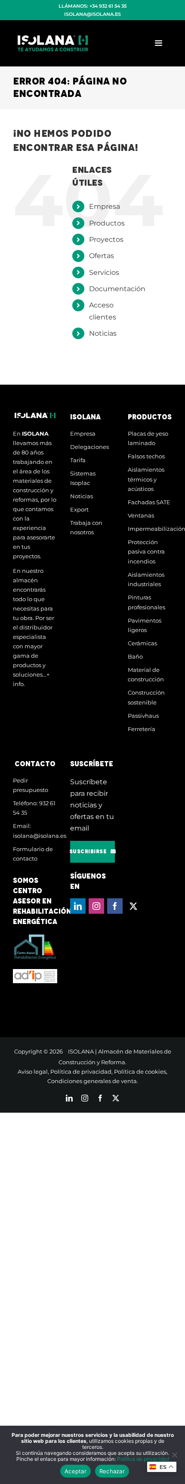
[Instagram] (96, 906)
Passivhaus (143, 715)
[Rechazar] (174, 1455)
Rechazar (112, 1471)
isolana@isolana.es (92, 14)
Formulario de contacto (33, 854)
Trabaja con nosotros (86, 527)
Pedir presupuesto (30, 785)
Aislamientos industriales (146, 579)
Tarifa (78, 460)
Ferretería (141, 728)
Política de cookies (140, 1071)
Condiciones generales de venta (92, 1081)
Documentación (117, 289)
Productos (107, 223)
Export (79, 509)
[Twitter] (133, 906)
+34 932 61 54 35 (107, 6)
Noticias (103, 333)
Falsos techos (146, 456)
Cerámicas (142, 643)
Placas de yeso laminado (148, 438)
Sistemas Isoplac (83, 478)
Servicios (104, 272)
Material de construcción (146, 674)
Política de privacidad (80, 1071)
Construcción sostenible (146, 697)
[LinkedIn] (78, 906)
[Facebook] (115, 906)
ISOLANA (81, 1051)
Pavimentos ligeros (144, 625)
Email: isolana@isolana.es (35, 830)
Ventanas (141, 515)
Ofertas (101, 256)
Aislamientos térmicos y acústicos (146, 479)
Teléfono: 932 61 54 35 (34, 808)
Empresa (104, 206)
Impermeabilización (150, 528)
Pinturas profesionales (146, 602)
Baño (135, 656)
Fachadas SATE (149, 502)
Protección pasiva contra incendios (146, 552)
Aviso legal (33, 1071)
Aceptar (75, 1471)
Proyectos (106, 239)
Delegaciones (89, 446)
